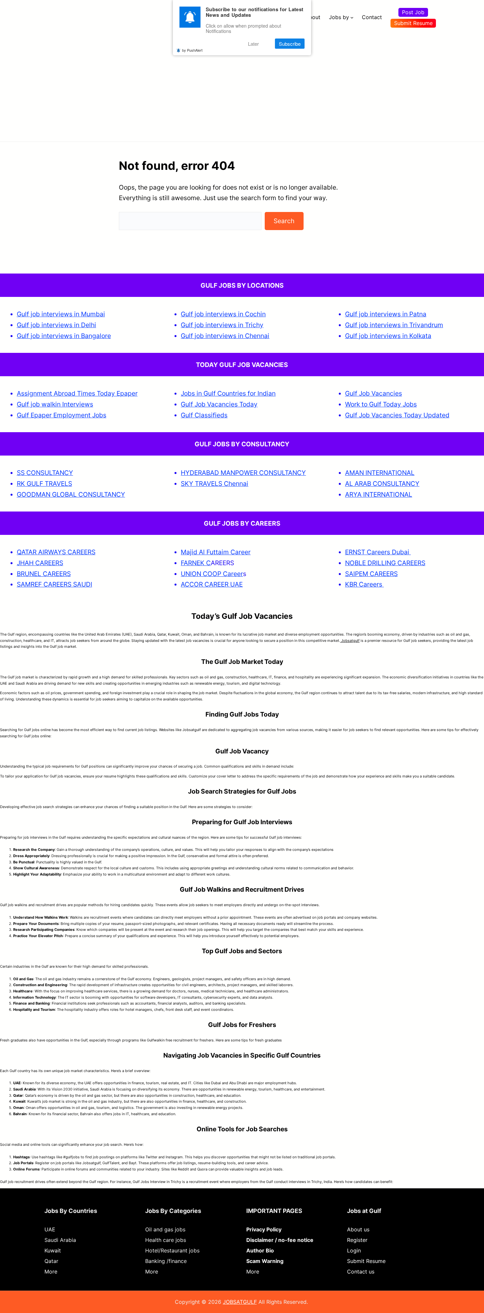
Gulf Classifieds (204, 415)
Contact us (360, 1271)
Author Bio (260, 1250)
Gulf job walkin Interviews (55, 404)
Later (253, 43)
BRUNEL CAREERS (44, 574)
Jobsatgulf (350, 640)
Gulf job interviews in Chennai (225, 336)
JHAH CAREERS (40, 563)
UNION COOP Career (212, 574)
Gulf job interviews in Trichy (222, 325)
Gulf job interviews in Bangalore (64, 336)
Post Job (413, 12)
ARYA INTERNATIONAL (378, 494)
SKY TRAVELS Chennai (214, 483)
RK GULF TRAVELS (44, 483)
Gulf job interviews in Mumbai (61, 314)
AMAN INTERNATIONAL (380, 473)
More (50, 1271)
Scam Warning (264, 1261)
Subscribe (290, 43)
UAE (49, 1229)
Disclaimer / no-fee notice (279, 1240)
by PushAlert (192, 50)
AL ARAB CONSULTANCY (382, 483)
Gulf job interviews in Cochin (223, 314)
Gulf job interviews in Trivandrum (394, 325)
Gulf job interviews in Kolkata (388, 336)
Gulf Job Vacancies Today (219, 404)
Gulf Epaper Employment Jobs (61, 415)
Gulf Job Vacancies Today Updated (397, 415)
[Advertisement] (242, 84)
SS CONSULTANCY (45, 473)
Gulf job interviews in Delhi (56, 325)
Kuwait (52, 1250)
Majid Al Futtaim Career (216, 552)
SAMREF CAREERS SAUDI (54, 584)
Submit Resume (413, 23)
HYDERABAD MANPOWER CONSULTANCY (243, 473)
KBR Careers (363, 584)
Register (357, 1240)
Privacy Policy (264, 1229)
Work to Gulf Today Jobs (381, 404)
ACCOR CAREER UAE (212, 584)
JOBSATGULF (240, 1302)
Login (354, 1250)
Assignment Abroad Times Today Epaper (77, 393)
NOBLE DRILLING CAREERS (385, 563)
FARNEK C (196, 563)
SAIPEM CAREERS (371, 574)
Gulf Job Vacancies (373, 393)
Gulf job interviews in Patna (385, 314)
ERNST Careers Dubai (378, 552)
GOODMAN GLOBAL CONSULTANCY (71, 494)
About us (358, 1229)
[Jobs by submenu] (352, 17)
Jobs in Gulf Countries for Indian (228, 393)
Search (284, 221)
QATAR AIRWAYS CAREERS (56, 552)
